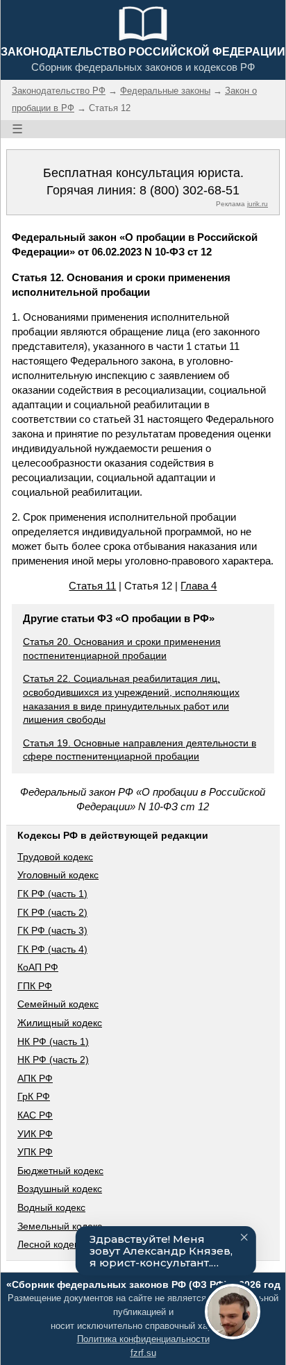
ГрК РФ (33, 1096)
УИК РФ (35, 1133)
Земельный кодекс (59, 1226)
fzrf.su (143, 1353)
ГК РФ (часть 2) (52, 912)
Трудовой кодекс (55, 856)
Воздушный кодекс (59, 1188)
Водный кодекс (51, 1207)
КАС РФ (35, 1115)
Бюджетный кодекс (60, 1170)
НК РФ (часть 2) (53, 1059)
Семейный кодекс (58, 1004)
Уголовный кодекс (58, 874)
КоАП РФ (37, 967)
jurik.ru (257, 204)
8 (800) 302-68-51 (189, 190)
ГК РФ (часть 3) (52, 930)
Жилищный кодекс (59, 1022)
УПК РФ (35, 1151)
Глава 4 (198, 586)
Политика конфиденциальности (143, 1339)
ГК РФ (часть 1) (52, 893)
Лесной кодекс (50, 1244)
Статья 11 (92, 586)
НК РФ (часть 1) (53, 1041)
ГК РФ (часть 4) (52, 949)
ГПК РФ (34, 985)
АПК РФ (35, 1078)
